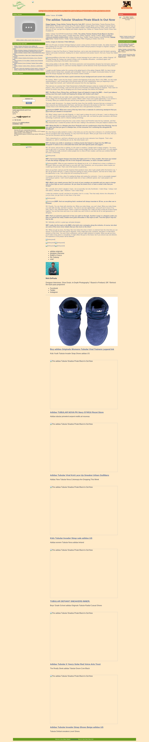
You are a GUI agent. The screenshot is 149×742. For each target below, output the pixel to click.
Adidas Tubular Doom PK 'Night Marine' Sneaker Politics (29, 69)
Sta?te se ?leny (127, 8)
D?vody (73, 11)
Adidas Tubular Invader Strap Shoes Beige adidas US (76, 727)
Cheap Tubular (42, 11)
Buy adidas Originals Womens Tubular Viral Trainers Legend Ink (82, 349)
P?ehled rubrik (101, 11)
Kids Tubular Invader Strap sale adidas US (71, 538)
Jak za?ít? (78, 11)
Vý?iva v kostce (66, 11)
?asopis (59, 11)
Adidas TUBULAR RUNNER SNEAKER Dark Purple (28, 51)
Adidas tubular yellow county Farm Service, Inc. (28, 40)
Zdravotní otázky (51, 11)
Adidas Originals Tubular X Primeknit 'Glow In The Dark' (29, 50)
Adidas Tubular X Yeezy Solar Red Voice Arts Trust (75, 664)
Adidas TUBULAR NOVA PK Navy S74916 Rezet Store (77, 412)
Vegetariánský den (87, 11)
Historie (94, 11)
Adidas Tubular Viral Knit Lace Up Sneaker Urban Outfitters (79, 475)
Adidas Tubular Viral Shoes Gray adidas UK (25, 46)
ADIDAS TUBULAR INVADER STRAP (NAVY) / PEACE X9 (29, 68)
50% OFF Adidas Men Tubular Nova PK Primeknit (126, 44)
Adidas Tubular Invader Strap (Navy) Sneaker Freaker (127, 37)
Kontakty (107, 11)
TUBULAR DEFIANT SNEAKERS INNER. (70, 601)
